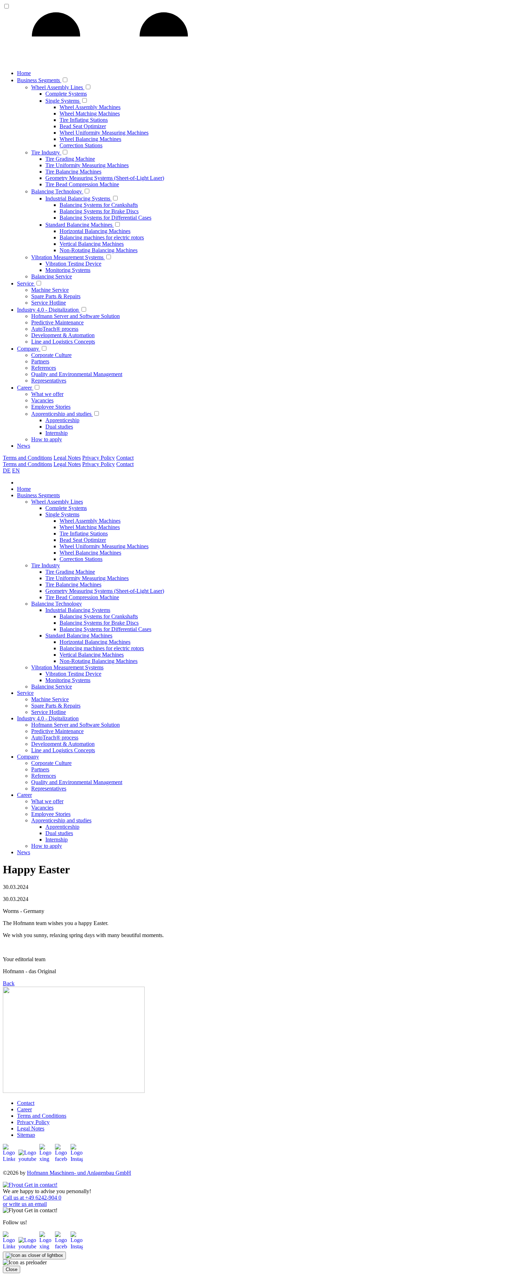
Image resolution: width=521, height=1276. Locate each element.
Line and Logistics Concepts (63, 342)
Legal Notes (67, 458)
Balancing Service (51, 276)
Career (25, 388)
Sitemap (26, 1135)
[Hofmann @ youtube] (28, 1246)
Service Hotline (48, 303)
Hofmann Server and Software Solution (75, 316)
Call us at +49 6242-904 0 (32, 1198)
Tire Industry (46, 152)
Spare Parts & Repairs (55, 296)
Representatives (48, 381)
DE (7, 470)
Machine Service (50, 290)
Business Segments (39, 80)
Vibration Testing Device (73, 264)
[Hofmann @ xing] (46, 1246)
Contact (125, 458)
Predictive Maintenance (57, 322)
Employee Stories (51, 407)
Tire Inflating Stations (84, 120)
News (23, 446)
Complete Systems (66, 94)
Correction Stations (81, 145)
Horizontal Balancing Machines (95, 231)
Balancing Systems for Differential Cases (105, 218)
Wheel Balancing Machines (90, 139)
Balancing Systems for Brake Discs (99, 211)
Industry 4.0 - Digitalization (48, 310)
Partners (40, 361)
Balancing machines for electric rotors (102, 237)
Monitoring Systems (67, 270)
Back (9, 983)
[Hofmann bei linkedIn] (10, 1159)
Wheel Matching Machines (90, 113)
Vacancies (42, 400)
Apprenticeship (62, 420)
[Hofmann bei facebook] (62, 1159)
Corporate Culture (51, 355)
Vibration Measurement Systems (68, 257)
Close (11, 1269)
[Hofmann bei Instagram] (77, 1159)
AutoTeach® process (54, 329)
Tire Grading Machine (70, 159)
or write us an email (25, 1204)
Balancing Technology (57, 191)
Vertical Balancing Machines (92, 244)
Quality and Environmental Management (76, 374)
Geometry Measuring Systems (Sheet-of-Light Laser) (104, 178)
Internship (56, 433)
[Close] (34, 1255)
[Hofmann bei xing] (46, 1159)
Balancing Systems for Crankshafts (99, 205)
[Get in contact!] (30, 1185)
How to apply (46, 439)
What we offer (47, 394)
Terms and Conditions (27, 458)
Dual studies (59, 427)
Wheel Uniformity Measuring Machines (104, 133)
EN (16, 470)
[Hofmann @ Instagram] (77, 1246)
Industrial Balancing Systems (78, 198)
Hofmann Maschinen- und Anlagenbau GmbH (79, 1173)
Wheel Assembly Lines (57, 87)
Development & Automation (63, 335)
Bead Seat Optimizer (83, 126)
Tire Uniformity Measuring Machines (87, 165)
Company (28, 349)
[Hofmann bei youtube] (28, 1159)
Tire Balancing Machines (73, 172)
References (43, 368)
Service (26, 283)
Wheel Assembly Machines (90, 107)
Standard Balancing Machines (79, 225)
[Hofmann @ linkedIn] (10, 1246)
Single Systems (63, 101)
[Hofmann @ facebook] (62, 1246)
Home (24, 73)
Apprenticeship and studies (62, 414)
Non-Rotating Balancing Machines (99, 250)
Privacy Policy (98, 458)
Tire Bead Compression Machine (82, 184)
